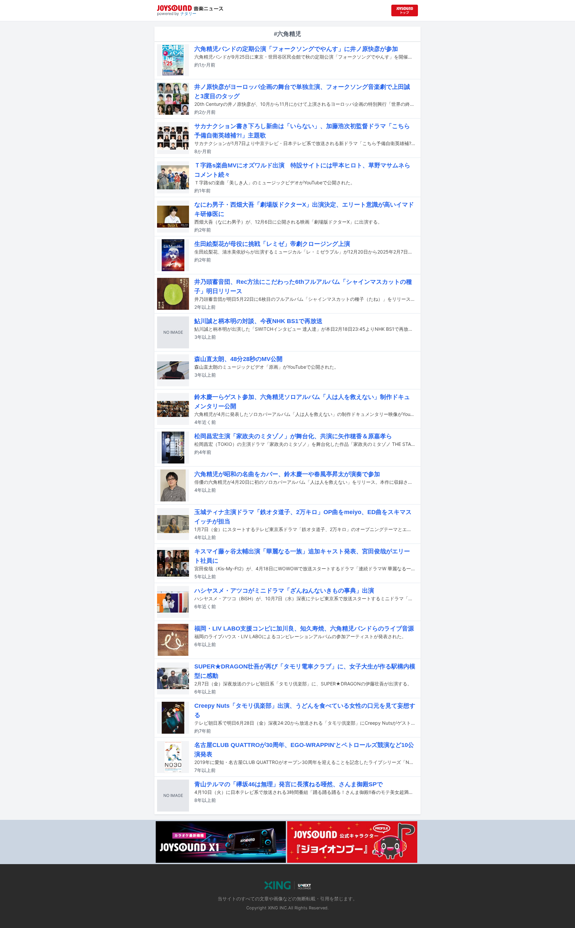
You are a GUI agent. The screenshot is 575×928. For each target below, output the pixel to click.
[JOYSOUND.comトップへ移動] (404, 10)
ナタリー (188, 13)
